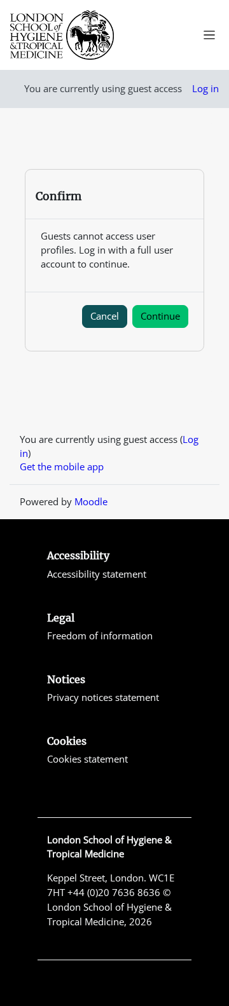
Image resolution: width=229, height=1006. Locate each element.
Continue (160, 315)
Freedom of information (100, 635)
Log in (205, 88)
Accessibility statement (96, 574)
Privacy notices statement (103, 697)
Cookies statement (87, 758)
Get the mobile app (62, 466)
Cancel (104, 315)
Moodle (91, 501)
